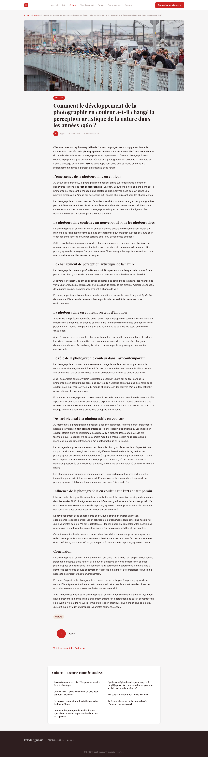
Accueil (54, 5)
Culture (72, 5)
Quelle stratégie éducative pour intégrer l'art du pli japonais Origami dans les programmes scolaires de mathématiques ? (130, 685)
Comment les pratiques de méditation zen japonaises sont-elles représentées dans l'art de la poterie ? (76, 713)
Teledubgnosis (33, 740)
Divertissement (87, 5)
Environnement (115, 5)
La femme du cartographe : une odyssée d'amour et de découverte (127, 702)
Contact (70, 740)
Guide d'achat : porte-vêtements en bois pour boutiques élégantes (76, 693)
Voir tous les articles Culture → (69, 648)
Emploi (100, 5)
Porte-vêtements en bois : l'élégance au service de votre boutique (77, 684)
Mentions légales (56, 740)
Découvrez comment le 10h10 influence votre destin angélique (76, 702)
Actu (64, 5)
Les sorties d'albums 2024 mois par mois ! (128, 694)
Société (128, 5)
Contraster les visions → (170, 5)
